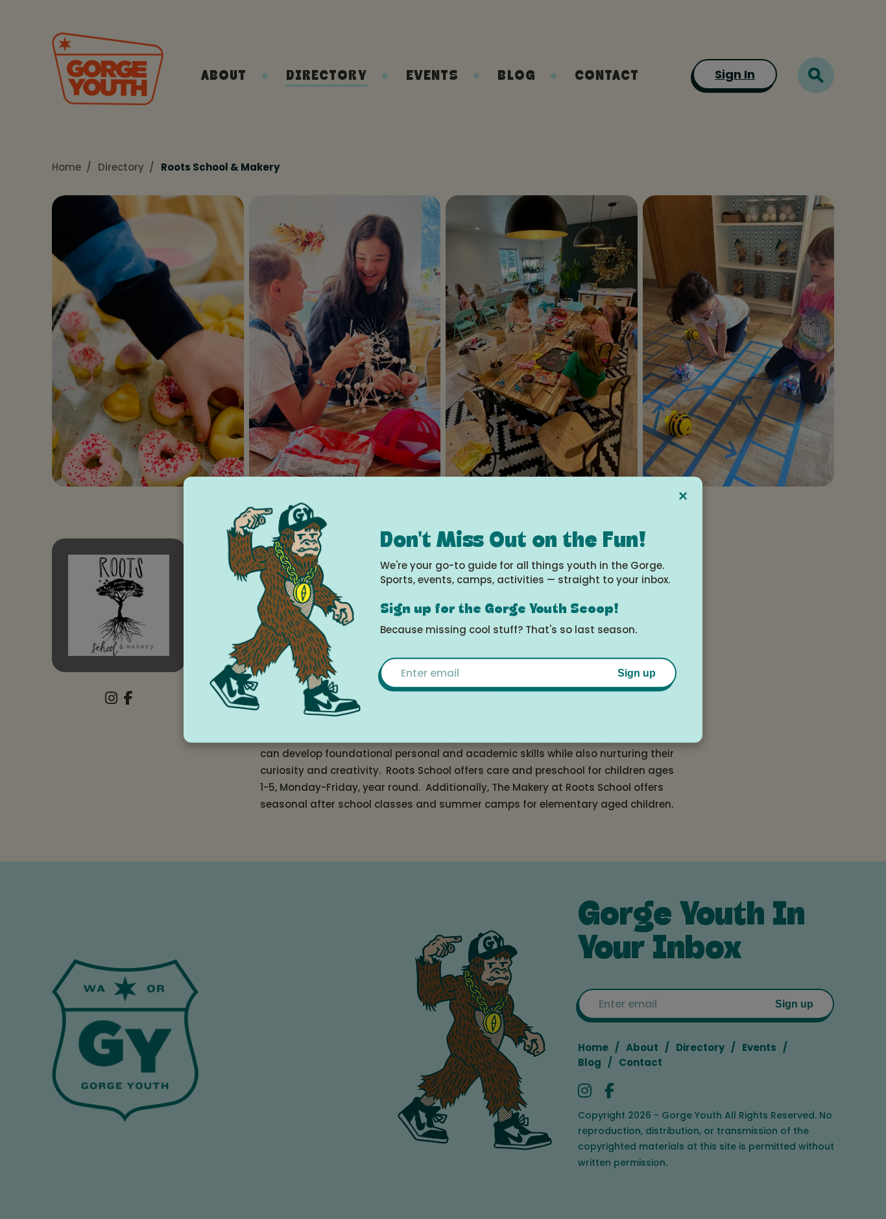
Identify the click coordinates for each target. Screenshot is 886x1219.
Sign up (636, 673)
